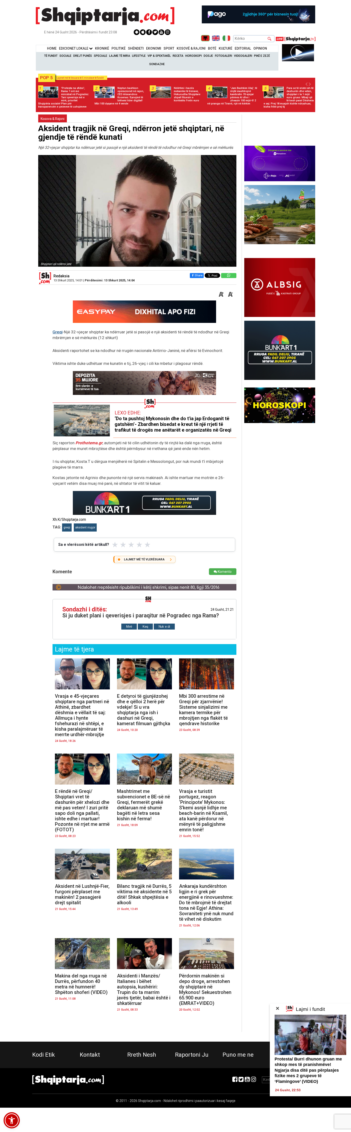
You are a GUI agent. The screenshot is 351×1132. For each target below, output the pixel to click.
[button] (12, 1120)
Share (198, 275)
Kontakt (90, 1054)
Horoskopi (193, 55)
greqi (67, 527)
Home (52, 48)
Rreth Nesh (141, 1054)
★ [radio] (115, 544)
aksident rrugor (85, 527)
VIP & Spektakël (159, 55)
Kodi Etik (43, 1054)
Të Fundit (51, 55)
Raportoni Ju (191, 1054)
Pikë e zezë (262, 55)
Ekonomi (153, 48)
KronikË (102, 48)
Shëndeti (136, 48)
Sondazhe (157, 64)
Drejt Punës (82, 55)
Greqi (58, 332)
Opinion (260, 48)
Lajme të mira (119, 55)
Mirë (129, 626)
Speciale (100, 55)
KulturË (225, 48)
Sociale (65, 55)
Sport (169, 48)
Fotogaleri (223, 55)
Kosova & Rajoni (52, 119)
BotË (212, 48)
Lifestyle (139, 55)
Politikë (119, 48)
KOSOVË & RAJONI (191, 48)
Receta (178, 55)
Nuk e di (164, 626)
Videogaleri (243, 55)
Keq (145, 626)
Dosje (208, 55)
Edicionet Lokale (74, 48)
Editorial (243, 48)
